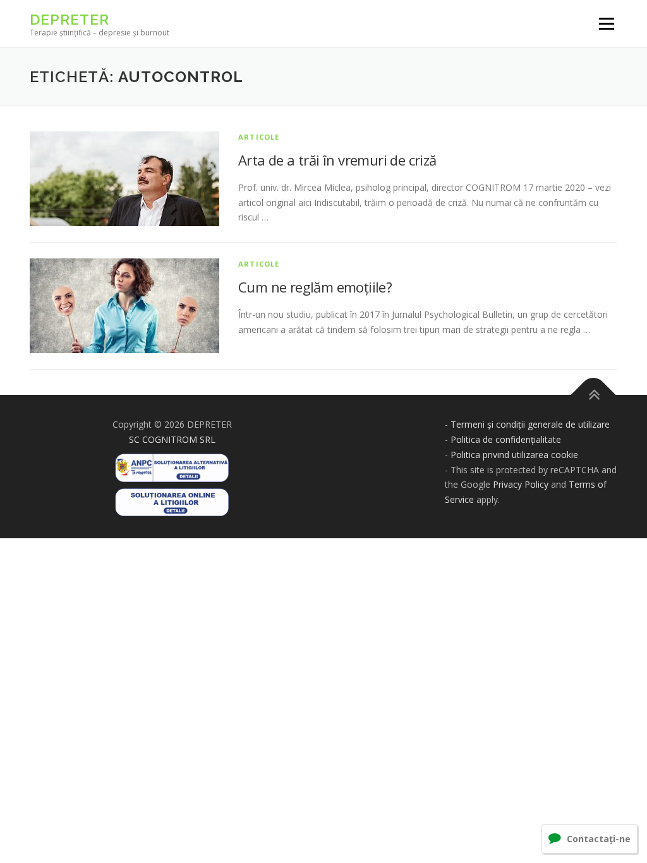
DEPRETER (69, 19)
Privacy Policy (520, 484)
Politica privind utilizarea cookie (514, 455)
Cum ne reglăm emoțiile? (315, 286)
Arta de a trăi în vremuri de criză (337, 159)
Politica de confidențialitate (505, 439)
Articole (259, 137)
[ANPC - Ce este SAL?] (172, 463)
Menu (606, 24)
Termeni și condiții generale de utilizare (530, 424)
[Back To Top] (593, 395)
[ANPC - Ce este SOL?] (172, 498)
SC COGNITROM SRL (172, 439)
